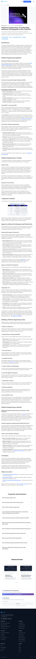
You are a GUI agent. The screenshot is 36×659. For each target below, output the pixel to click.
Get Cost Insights (18, 594)
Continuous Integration (5, 37)
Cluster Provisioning (4, 628)
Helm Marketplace (21, 628)
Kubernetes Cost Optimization (5, 626)
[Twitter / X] (1, 618)
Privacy (20, 650)
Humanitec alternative (22, 637)
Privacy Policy (18, 605)
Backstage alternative (22, 632)
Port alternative (21, 634)
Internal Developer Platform (5, 632)
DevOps (10, 37)
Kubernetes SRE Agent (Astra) (5, 623)
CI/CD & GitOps (21, 623)
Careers (20, 647)
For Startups (2, 634)
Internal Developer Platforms (17, 37)
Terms (20, 652)
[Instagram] (8, 618)
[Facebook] (6, 618)
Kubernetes (24, 37)
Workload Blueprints (22, 624)
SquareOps (24, 413)
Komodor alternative (22, 639)
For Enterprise (3, 639)
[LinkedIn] (4, 618)
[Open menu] (34, 2)
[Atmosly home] (4, 1)
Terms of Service (23, 605)
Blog (1, 645)
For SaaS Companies (4, 637)
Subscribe (18, 603)
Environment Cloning (22, 626)
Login (22, 1)
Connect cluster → (27, 1)
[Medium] (10, 618)
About (19, 645)
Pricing (2, 650)
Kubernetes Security (4, 624)
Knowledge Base (3, 647)
